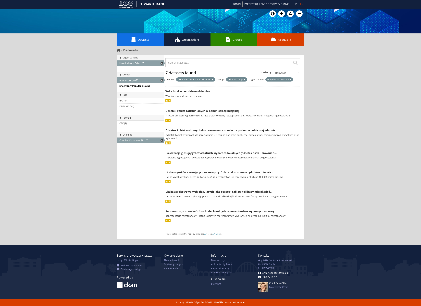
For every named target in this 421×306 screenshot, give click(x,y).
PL (296, 4)
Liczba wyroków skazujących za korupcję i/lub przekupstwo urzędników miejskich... (220, 172)
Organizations (190, 40)
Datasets (143, 40)
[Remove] (213, 79)
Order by (266, 72)
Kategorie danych (173, 268)
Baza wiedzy (218, 260)
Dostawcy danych (173, 264)
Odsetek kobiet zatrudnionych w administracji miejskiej (202, 111)
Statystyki (216, 283)
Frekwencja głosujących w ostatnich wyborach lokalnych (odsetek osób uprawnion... (221, 153)
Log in (237, 4)
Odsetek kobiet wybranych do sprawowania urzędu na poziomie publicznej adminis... (221, 130)
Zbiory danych (172, 260)
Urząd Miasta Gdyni (127, 260)
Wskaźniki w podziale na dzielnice (187, 91)
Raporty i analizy (220, 268)
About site (284, 40)
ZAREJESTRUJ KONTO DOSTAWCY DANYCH (267, 4)
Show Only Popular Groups (134, 85)
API (205, 233)
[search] (295, 62)
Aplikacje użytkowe (221, 264)
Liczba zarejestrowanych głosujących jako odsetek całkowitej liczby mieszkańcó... (218, 192)
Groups (237, 40)
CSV (168, 100)
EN (301, 4)
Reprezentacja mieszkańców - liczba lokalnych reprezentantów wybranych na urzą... (220, 211)
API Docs (216, 233)
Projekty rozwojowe (221, 272)
